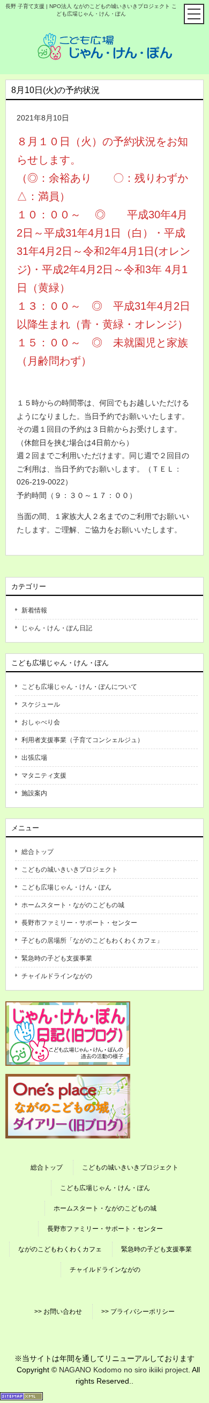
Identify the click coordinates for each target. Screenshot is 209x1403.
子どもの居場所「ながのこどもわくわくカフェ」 (92, 940)
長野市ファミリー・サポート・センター (79, 923)
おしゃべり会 (40, 722)
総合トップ (37, 852)
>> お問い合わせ (58, 1311)
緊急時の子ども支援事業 (56, 958)
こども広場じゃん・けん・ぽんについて (79, 686)
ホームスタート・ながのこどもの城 (72, 905)
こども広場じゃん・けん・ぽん (66, 887)
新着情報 (34, 610)
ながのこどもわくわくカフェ (60, 1249)
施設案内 (34, 793)
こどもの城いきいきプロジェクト (69, 869)
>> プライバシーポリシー (138, 1311)
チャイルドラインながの (56, 976)
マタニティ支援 (43, 775)
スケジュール (40, 704)
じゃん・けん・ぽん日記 (56, 628)
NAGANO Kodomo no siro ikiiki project (123, 1369)
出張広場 (34, 757)
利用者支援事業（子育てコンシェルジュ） (82, 740)
